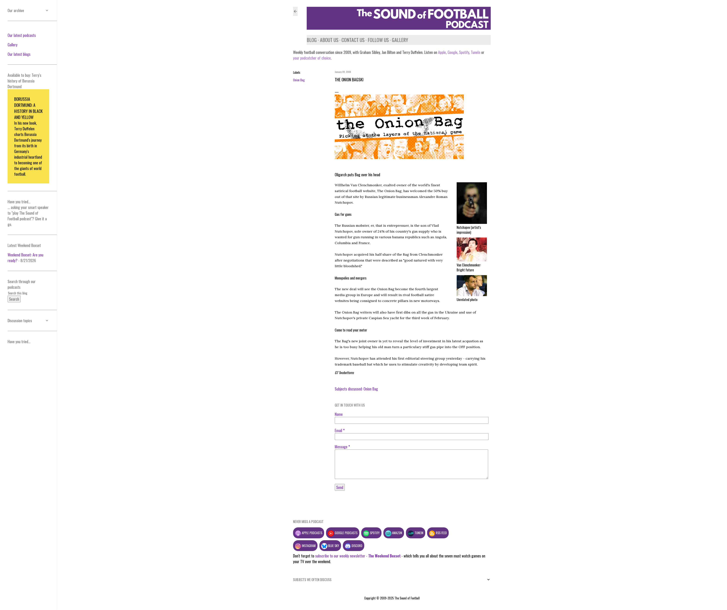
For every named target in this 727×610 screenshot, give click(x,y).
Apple (442, 52)
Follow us (378, 39)
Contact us (353, 39)
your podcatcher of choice (312, 58)
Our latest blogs (19, 54)
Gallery (400, 39)
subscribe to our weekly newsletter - (358, 556)
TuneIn (475, 52)
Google (452, 52)
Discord (356, 545)
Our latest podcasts (22, 35)
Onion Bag (299, 80)
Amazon (396, 532)
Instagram (308, 545)
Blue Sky (333, 545)
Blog (312, 39)
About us (329, 39)
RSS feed (441, 532)
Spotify (464, 52)
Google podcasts (345, 532)
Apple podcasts (311, 532)
